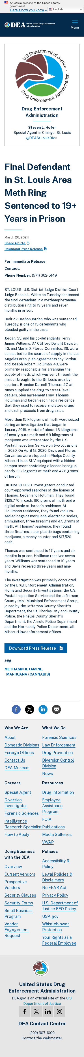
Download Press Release (23, 249)
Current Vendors (19, 874)
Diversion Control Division (58, 763)
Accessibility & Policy (56, 863)
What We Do (54, 727)
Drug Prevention (57, 752)
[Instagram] (59, 1011)
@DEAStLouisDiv (40, 138)
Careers (12, 783)
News (47, 773)
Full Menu (75, 25)
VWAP (48, 842)
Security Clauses (20, 895)
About (10, 737)
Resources (52, 783)
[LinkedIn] (48, 1011)
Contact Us (14, 760)
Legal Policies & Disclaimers (57, 877)
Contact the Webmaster (42, 1038)
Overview (13, 866)
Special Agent (17, 792)
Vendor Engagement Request (16, 930)
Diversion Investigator (15, 803)
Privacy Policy (55, 895)
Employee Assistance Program (52, 806)
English (57, 9)
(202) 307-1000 (42, 1033)
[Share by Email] (56, 709)
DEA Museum (17, 767)
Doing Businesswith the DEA (19, 854)
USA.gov (50, 916)
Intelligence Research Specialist (23, 824)
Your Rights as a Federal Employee (59, 940)
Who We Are (16, 727)
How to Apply (16, 834)
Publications (53, 827)
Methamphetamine (23, 669)
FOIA (47, 819)
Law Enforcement (58, 745)
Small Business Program (18, 913)
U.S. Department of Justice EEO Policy (60, 906)
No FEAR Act (54, 887)
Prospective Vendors (15, 884)
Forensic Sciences (59, 737)
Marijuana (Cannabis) (28, 674)
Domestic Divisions (21, 745)
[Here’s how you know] (42, 6)
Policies (50, 851)
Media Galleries (57, 834)
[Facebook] (24, 1011)
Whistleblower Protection (55, 927)
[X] (36, 1011)
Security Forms (18, 903)
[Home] (36, 25)
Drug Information (58, 792)
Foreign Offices (19, 752)
